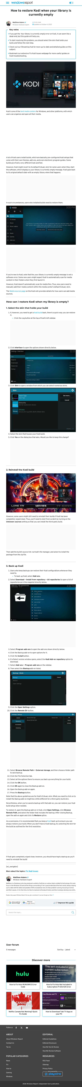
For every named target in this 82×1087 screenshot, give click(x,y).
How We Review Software (52, 1051)
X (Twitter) (21, 1028)
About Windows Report (14, 1039)
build (38, 313)
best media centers (28, 111)
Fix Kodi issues (32, 871)
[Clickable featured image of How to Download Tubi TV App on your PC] (59, 1000)
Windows (9, 1077)
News (8, 1061)
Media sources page (17, 291)
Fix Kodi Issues (35, 53)
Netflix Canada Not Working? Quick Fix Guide (23, 1013)
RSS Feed (46, 1061)
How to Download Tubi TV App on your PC (59, 1013)
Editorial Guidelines (49, 1039)
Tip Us (8, 1047)
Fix (7, 1065)
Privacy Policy (47, 1069)
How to (8, 1069)
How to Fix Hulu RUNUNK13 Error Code (23, 986)
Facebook (16, 1028)
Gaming (9, 1073)
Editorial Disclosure (49, 1043)
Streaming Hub (27, 47)
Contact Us (10, 1043)
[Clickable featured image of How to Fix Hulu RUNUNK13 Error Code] (23, 973)
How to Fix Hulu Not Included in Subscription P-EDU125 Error (59, 986)
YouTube (27, 1028)
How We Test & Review (51, 1047)
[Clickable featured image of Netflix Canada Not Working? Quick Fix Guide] (23, 1000)
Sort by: (60, 950)
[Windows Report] (22, 2)
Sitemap (46, 1065)
